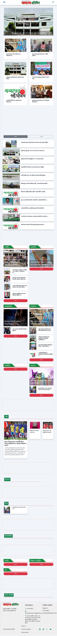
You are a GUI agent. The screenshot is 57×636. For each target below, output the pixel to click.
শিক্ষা (6, 503)
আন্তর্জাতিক (8, 306)
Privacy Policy (24, 632)
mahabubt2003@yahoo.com (50, 613)
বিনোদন (7, 479)
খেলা (6, 416)
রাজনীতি (33, 247)
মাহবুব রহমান (45, 608)
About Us (23, 626)
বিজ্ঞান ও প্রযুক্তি (36, 560)
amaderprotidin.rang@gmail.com (33, 613)
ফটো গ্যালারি (9, 595)
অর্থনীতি (7, 365)
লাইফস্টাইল (8, 536)
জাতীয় (7, 247)
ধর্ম (6, 570)
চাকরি (6, 560)
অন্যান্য (33, 365)
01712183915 (30, 608)
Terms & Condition (26, 629)
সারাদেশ (33, 306)
